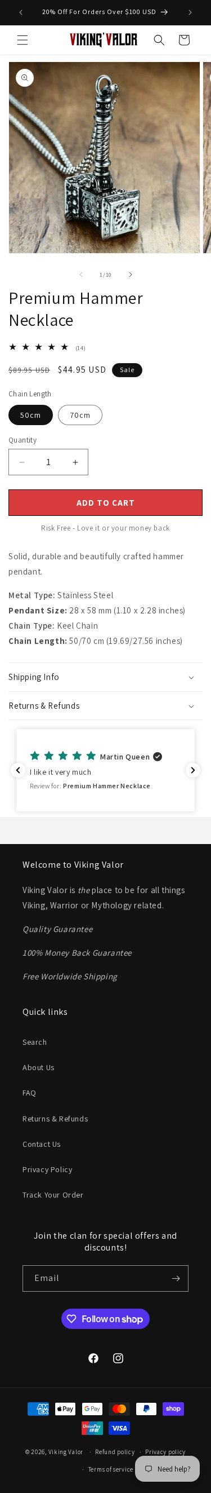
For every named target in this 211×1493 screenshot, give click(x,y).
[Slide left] (81, 274)
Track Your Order (53, 1195)
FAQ (30, 1093)
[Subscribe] (175, 1278)
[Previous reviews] (18, 770)
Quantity (22, 440)
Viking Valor (65, 1452)
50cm (30, 415)
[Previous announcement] (20, 12)
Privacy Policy (47, 1169)
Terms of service (110, 1469)
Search (35, 1042)
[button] (22, 40)
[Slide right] (130, 274)
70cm (80, 415)
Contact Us (42, 1144)
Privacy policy (165, 1452)
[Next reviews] (193, 770)
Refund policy (114, 1452)
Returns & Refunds (55, 1119)
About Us (39, 1067)
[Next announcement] (190, 12)
